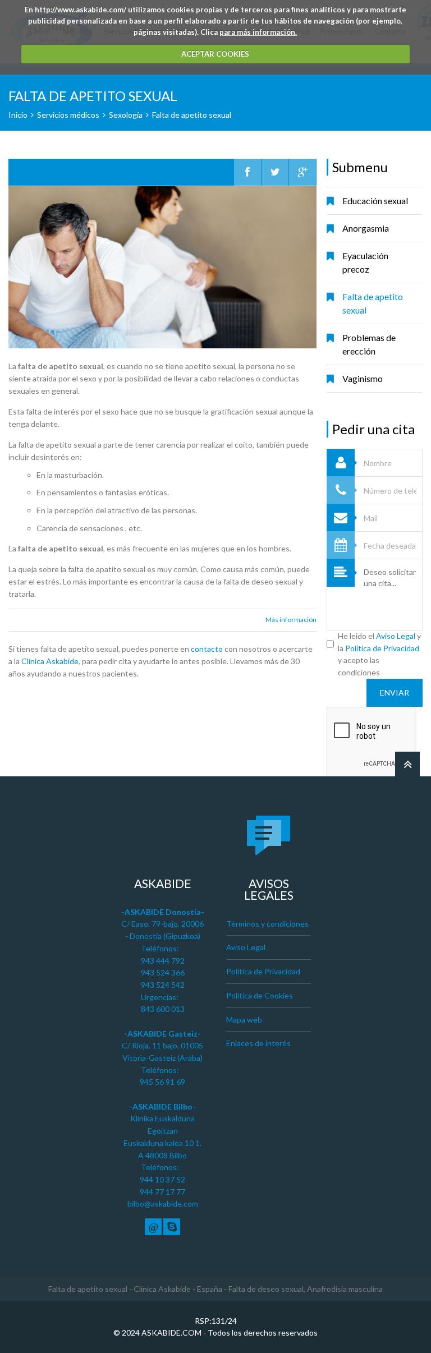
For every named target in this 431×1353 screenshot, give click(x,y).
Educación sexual (375, 200)
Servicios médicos (68, 114)
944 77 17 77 (162, 1191)
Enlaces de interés (258, 1043)
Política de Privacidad (382, 648)
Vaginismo (362, 378)
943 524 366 (163, 972)
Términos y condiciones (267, 923)
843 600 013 (163, 1009)
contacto (207, 649)
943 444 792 (163, 960)
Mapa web (244, 1019)
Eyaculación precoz (365, 262)
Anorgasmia (365, 228)
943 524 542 (163, 985)
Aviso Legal (395, 636)
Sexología (126, 114)
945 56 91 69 (162, 1082)
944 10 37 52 (162, 1179)
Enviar (394, 692)
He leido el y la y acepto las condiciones (379, 654)
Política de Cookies (259, 995)
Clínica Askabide (50, 661)
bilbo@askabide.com (162, 1203)
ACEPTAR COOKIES (215, 53)
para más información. (258, 31)
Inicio (17, 114)
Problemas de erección (369, 344)
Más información (291, 619)
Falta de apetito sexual (372, 303)
